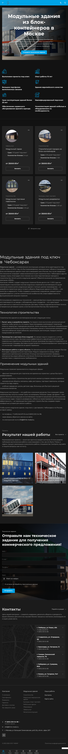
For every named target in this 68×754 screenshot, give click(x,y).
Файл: (4, 575)
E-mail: (4, 559)
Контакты (48, 695)
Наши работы (50, 691)
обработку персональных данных (26, 584)
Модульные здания (7, 267)
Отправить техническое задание (34, 52)
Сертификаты (6, 697)
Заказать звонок (10, 723)
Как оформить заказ (8, 707)
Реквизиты (5, 700)
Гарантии (5, 702)
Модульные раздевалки (49, 199)
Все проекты (59, 434)
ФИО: (4, 551)
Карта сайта (49, 699)
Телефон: (5, 567)
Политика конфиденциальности (55, 743)
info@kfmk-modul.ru (26, 420)
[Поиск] (65, 3)
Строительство (28, 695)
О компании (6, 695)
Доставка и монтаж (8, 705)
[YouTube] (4, 735)
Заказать (17, 168)
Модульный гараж (14, 149)
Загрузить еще (35, 228)
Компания (6, 691)
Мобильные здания (29, 704)
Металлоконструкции (30, 712)
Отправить (8, 591)
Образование (27, 707)
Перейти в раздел (58, 609)
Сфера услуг (27, 709)
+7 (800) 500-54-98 (42, 631)
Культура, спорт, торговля (31, 702)
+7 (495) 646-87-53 (42, 630)
